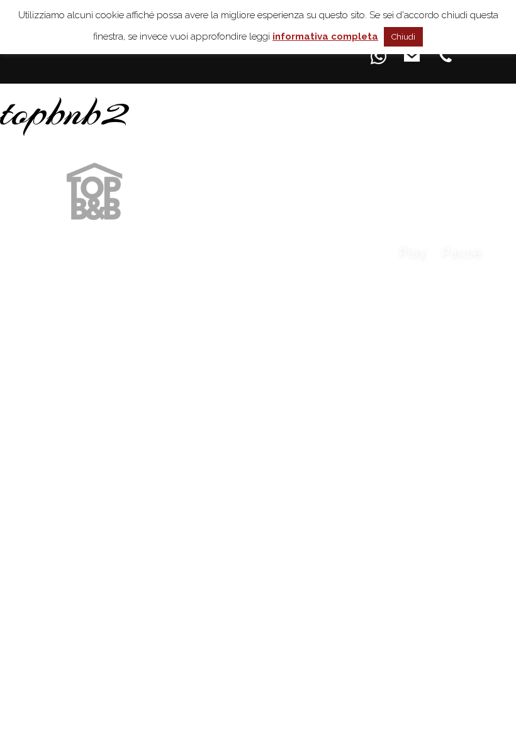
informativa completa (325, 36)
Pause (461, 252)
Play (413, 252)
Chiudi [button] (403, 37)
